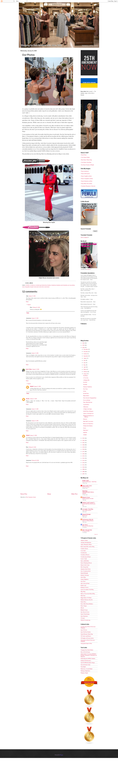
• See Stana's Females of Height (87, 165)
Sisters (84, 428)
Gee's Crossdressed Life (86, 571)
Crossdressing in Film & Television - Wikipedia (88, 627)
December (86, 349)
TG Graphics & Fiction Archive (87, 638)
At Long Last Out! (85, 531)
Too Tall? (85, 382)
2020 (83, 445)
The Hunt (85, 384)
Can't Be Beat (86, 404)
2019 (83, 447)
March (85, 369)
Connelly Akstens (84, 548)
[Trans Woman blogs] (89, 724)
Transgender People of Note (86, 643)
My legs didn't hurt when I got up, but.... (88, 504)
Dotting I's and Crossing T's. (88, 502)
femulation (53, 285)
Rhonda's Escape (86, 497)
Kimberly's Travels (84, 587)
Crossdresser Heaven (85, 554)
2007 (83, 473)
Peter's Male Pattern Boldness (87, 604)
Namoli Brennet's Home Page (87, 634)
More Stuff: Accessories (88, 421)
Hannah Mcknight (84, 573)
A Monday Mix (86, 380)
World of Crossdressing (85, 620)
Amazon (89, 269)
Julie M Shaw (29, 369)
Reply (27, 301)
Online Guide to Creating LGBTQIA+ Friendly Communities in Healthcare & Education (89, 655)
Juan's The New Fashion (86, 632)
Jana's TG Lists (84, 630)
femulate (49, 285)
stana (23, 287)
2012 (83, 462)
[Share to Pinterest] (32, 283)
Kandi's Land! (85, 480)
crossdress (28, 285)
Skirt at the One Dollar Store (87, 526)
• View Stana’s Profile (85, 157)
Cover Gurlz (83, 550)
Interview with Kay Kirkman (87, 520)
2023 (83, 438)
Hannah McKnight (86, 514)
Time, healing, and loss (86, 510)
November (86, 351)
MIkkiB (31, 386)
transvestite (41, 287)
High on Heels (86, 395)
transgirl (31, 287)
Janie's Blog (83, 577)
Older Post (74, 494)
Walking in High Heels (85, 671)
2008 (83, 471)
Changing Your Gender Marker (87, 650)
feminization (44, 285)
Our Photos (85, 375)
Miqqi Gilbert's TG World (86, 597)
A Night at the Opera (87, 409)
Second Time (86, 393)
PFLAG (82, 608)
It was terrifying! (86, 400)
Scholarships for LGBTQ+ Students (88, 658)
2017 (83, 451)
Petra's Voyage (84, 606)
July (84, 360)
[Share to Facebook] (30, 283)
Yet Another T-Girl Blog (87, 509)
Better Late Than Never (88, 423)
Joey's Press (85, 524)
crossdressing (38, 285)
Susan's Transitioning (85, 614)
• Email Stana (83, 155)
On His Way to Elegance (88, 411)
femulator (58, 285)
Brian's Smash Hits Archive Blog (87, 546)
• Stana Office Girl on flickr (86, 183)
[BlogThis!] (27, 283)
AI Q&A (85, 434)
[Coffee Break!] (89, 225)
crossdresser (32, 285)
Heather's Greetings (85, 575)
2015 (83, 456)
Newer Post (23, 494)
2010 (83, 467)
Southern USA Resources (86, 660)
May (85, 365)
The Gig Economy (85, 487)
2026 (83, 343)
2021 (83, 442)
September (86, 356)
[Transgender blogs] (89, 743)
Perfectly (85, 419)
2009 (83, 469)
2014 (83, 458)
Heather (28, 398)
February (85, 371)
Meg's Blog (83, 591)
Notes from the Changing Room (89, 398)
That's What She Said (87, 402)
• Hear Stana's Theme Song (86, 160)
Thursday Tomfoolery (87, 386)
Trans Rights (83, 666)
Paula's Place (83, 602)
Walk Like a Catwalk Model (86, 668)
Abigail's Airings (84, 540)
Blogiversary (84, 515)
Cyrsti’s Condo (84, 558)
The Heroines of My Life (87, 519)
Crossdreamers (84, 552)
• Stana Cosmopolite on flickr (87, 178)
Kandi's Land (83, 585)
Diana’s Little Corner (87, 485)
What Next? (85, 430)
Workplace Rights (84, 673)
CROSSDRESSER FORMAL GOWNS (88, 492)
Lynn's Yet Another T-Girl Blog (87, 589)
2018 (83, 449)
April (85, 367)
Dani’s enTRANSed (85, 561)
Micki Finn (84, 491)
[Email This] (26, 283)
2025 (83, 345)
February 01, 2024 (36, 307)
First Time (85, 389)
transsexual (36, 287)
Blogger (61, 755)
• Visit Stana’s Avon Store (86, 162)
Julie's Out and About (87, 530)
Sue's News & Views (85, 612)
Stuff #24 (85, 432)
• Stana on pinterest (85, 171)
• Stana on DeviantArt (85, 173)
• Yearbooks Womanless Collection (88, 186)
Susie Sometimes (84, 616)
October (85, 353)
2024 (83, 347)
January (85, 373)
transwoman (46, 287)
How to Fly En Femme (85, 652)
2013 (83, 460)
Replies (29, 304)
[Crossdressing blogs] (89, 707)
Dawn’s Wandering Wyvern (86, 563)
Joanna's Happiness (85, 579)
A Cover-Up (85, 378)
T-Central (83, 618)
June (85, 362)
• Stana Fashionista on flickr (86, 181)
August (85, 358)
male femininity (64, 285)
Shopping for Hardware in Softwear (88, 416)
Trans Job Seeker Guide (85, 664)
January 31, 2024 (32, 296)
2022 (83, 440)
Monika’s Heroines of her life (87, 599)
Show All (96, 534)
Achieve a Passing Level (88, 413)
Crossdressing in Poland (85, 556)
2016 (83, 453)
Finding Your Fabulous (87, 425)
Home (49, 494)
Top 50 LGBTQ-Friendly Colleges (88, 662)
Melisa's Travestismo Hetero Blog (88, 593)
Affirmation (85, 406)
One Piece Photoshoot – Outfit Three (89, 481)
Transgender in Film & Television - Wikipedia (88, 640)
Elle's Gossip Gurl (84, 567)
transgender (27, 287)
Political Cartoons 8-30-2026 (87, 498)
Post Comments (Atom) (31, 497)
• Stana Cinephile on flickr (86, 176)
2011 (83, 465)
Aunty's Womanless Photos (86, 544)
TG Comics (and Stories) (86, 636)
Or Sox (84, 391)
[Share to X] (29, 283)
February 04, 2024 (35, 460)
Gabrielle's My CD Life (85, 569)
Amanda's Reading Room (86, 542)
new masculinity (71, 285)
